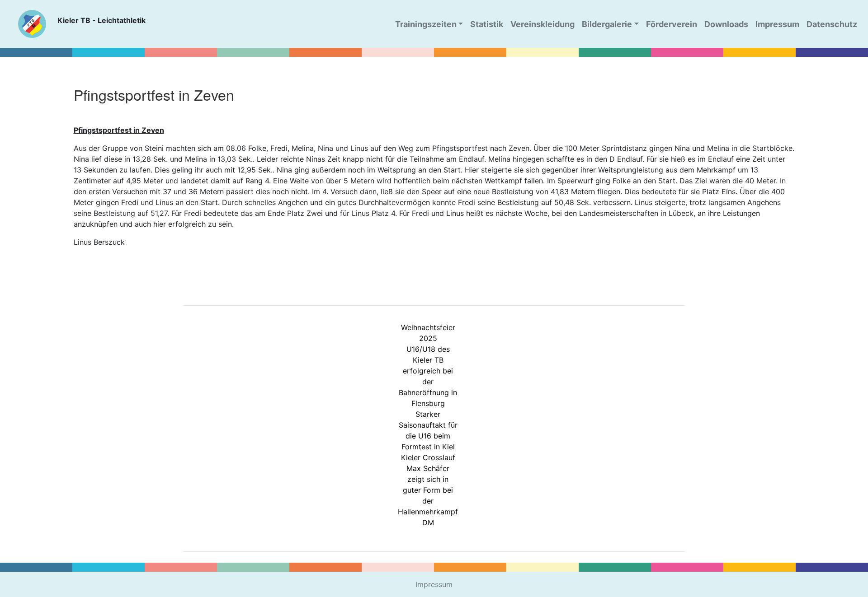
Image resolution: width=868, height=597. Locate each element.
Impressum (434, 584)
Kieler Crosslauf (428, 457)
